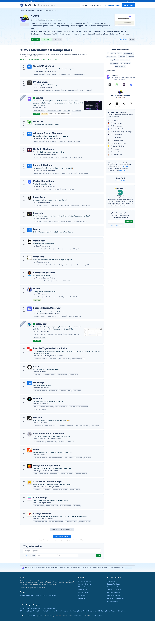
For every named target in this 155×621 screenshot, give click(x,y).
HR (70, 611)
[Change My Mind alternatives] (29, 514)
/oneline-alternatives (28, 396)
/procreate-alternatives (29, 211)
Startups (42, 1)
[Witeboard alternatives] (29, 257)
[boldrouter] (29, 324)
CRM (21, 611)
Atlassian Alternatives (114, 590)
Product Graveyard (113, 593)
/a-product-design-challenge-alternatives (35, 131)
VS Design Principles (117, 146)
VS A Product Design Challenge (121, 132)
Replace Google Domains (115, 598)
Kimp (119, 196)
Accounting (54, 611)
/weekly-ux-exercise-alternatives (33, 64)
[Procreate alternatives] (29, 214)
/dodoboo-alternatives (29, 119)
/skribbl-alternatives (28, 286)
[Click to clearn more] (77, 568)
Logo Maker (114, 60)
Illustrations (130, 56)
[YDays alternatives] (24, 18)
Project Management (90, 611)
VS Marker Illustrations (118, 129)
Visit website (35, 39)
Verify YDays (123, 39)
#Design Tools (34, 59)
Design (119, 53)
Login (133, 1)
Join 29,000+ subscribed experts (120, 226)
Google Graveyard (113, 595)
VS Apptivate (114, 120)
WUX (29, 67)
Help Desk (28, 611)
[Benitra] (29, 98)
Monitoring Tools (104, 611)
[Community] (86, 5)
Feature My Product (113, 5)
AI (108, 53)
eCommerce (64, 611)
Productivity (114, 63)
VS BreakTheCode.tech (118, 143)
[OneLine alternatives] (29, 399)
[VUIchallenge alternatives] (29, 498)
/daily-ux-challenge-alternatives (32, 163)
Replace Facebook (113, 584)
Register (128, 1)
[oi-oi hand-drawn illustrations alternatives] (29, 434)
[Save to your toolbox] (24, 24)
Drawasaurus (124, 34)
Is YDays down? (120, 180)
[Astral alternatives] (29, 367)
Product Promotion (26, 595)
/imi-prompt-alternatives (30, 380)
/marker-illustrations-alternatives (32, 179)
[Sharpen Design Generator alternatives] (29, 309)
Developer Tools (36, 608)
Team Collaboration (125, 63)
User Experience (120, 66)
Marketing (46, 611)
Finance (113, 611)
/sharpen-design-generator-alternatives (35, 306)
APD (29, 134)
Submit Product (128, 5)
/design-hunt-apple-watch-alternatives (35, 463)
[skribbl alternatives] (29, 289)
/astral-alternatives (28, 364)
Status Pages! (82, 590)
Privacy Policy (32, 616)
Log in (25, 555)
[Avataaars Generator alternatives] (29, 273)
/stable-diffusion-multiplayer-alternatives (35, 479)
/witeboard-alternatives (29, 254)
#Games (43, 59)
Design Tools (128, 53)
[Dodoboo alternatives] (29, 122)
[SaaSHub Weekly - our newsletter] (82, 5)
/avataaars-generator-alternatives (33, 270)
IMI (30, 383)
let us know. (122, 170)
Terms (40, 616)
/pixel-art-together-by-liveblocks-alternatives (37, 346)
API (55, 595)
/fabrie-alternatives (28, 227)
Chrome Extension (84, 587)
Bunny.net (58, 616)
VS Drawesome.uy (116, 134)
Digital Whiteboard (111, 56)
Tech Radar (111, 581)
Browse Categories (84, 581)
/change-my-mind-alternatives (32, 511)
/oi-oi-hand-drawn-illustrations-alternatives (36, 431)
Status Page (57, 39)
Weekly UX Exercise (115, 31)
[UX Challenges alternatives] (29, 82)
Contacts (38, 595)
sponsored (128, 567)
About (51, 595)
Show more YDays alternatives (62, 529)
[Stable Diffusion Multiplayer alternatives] (29, 482)
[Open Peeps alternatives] (29, 241)
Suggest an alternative (62, 536)
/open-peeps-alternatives (30, 238)
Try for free (37, 113)
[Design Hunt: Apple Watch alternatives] (29, 466)
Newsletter (81, 598)
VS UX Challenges (116, 140)
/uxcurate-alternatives (29, 415)
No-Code (26, 608)
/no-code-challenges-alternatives (33, 147)
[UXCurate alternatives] (29, 418)
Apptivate (99, 34)
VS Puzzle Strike (116, 123)
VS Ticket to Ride (116, 155)
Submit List (82, 595)
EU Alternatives (124, 166)
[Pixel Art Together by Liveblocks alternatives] (29, 349)
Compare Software (84, 584)
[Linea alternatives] (29, 450)
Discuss (44, 595)
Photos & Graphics (125, 60)
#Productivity (52, 59)
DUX (29, 166)
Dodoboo (47, 34)
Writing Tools (77, 611)
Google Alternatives (113, 587)
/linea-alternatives (28, 447)
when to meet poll (97, 616)
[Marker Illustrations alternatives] (29, 182)
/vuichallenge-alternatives (30, 495)
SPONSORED (23, 97)
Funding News (83, 593)
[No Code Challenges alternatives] (29, 150)
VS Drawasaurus (116, 126)
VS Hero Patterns (116, 152)
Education (122, 56)
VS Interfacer (114, 149)
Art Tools (113, 53)
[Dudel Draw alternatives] (29, 198)
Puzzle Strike (109, 34)
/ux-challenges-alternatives (31, 80)
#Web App (23, 59)
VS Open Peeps (115, 137)
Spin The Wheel (77, 616)
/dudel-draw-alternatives (30, 195)
